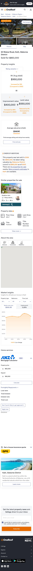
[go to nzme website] (28, 540)
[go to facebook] (5, 566)
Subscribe (16, 529)
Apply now (5, 409)
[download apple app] (7, 561)
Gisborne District (6, 16)
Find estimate (17, 142)
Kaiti (14, 16)
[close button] (1, 3)
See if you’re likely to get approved (12, 405)
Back (2, 14)
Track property (27, 22)
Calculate (16, 382)
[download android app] (19, 561)
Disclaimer (4, 412)
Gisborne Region (17, 14)
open (29, 3)
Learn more (16, 484)
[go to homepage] (9, 9)
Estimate (7, 14)
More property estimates (18, 169)
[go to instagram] (2, 566)
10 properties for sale (18, 167)
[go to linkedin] (8, 566)
